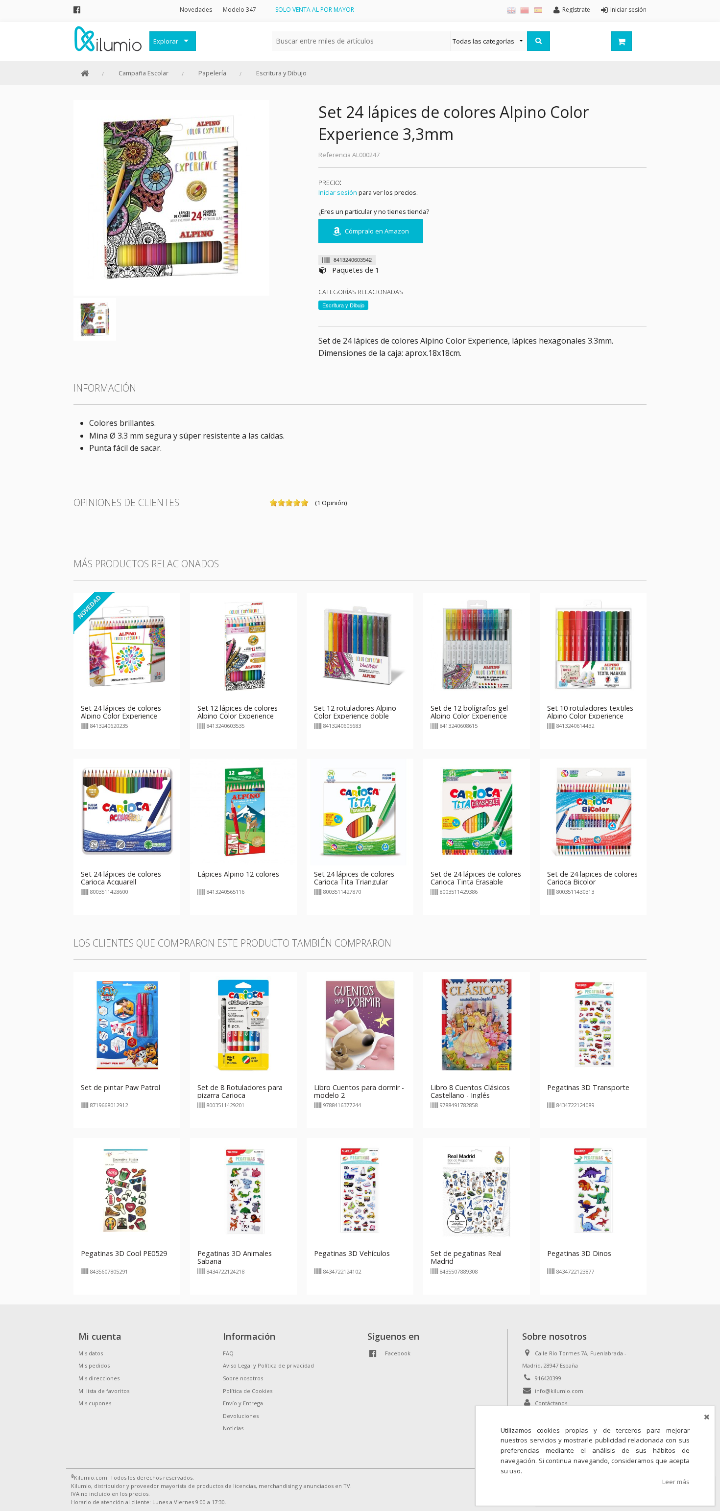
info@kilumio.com (559, 1391)
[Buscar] (538, 41)
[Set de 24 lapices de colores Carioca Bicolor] (593, 811)
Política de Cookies (247, 1391)
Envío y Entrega (243, 1403)
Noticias (233, 1428)
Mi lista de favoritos (103, 1391)
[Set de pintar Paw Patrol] (126, 1024)
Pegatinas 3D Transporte (588, 1087)
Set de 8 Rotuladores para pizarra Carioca (240, 1091)
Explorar (165, 41)
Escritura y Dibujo (281, 73)
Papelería (212, 73)
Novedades (196, 9)
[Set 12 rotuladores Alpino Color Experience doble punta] (360, 645)
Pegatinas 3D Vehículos (352, 1253)
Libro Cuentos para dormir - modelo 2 (359, 1091)
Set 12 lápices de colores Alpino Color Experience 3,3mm (237, 715)
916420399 (548, 1378)
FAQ (228, 1353)
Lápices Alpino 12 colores (238, 874)
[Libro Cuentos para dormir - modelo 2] (360, 1024)
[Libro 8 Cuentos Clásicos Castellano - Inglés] (476, 1024)
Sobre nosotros (243, 1378)
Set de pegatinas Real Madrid (466, 1257)
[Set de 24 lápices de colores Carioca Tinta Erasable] (476, 811)
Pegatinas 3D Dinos (579, 1253)
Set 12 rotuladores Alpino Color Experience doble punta (355, 715)
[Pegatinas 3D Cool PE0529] (126, 1191)
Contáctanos (551, 1403)
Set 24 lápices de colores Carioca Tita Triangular (354, 877)
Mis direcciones (99, 1378)
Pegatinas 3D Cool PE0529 (124, 1253)
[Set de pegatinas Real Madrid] (476, 1191)
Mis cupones (94, 1403)
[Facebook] (76, 9)
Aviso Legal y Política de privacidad (268, 1365)
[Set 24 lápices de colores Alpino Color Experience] (126, 645)
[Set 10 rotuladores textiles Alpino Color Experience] (593, 645)
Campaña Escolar (143, 73)
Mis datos (90, 1353)
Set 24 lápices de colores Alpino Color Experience (121, 712)
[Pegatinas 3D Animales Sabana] (243, 1191)
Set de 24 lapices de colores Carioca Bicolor (592, 877)
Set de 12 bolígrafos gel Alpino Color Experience (469, 712)
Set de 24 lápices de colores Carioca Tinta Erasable (476, 877)
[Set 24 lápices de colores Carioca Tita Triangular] (360, 811)
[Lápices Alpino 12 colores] (243, 811)
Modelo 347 (239, 9)
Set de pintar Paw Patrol (120, 1087)
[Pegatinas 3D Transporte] (593, 1024)
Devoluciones (241, 1415)
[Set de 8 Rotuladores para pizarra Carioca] (243, 1024)
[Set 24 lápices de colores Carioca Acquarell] (126, 811)
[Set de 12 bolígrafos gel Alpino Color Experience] (476, 645)
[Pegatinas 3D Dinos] (593, 1191)
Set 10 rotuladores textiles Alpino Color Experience (590, 712)
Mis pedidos (94, 1365)
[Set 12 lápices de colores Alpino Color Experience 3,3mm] (243, 645)
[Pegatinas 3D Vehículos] (360, 1191)
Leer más (676, 1481)
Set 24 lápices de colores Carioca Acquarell (121, 877)
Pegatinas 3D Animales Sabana (234, 1257)
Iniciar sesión (337, 192)
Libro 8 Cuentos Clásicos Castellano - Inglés (470, 1091)
